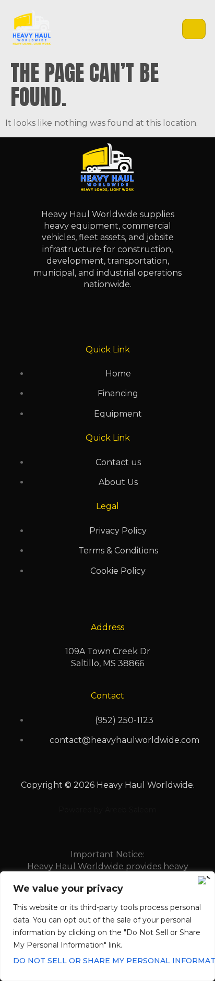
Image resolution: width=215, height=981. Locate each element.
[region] (107, 926)
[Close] (204, 880)
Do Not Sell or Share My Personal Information (107, 960)
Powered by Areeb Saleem (107, 809)
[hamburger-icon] (194, 29)
